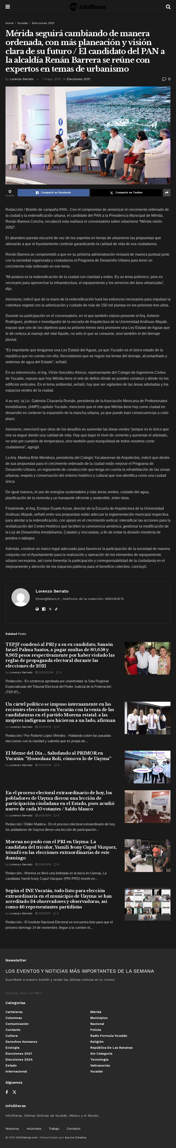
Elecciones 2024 (19, 1059)
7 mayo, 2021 (51, 79)
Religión (97, 1041)
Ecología (12, 1047)
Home (10, 23)
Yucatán (22, 23)
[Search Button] (168, 7)
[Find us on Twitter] (14, 1092)
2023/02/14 (45, 672)
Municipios (99, 1018)
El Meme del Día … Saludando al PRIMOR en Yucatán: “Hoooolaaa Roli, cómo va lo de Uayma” (58, 756)
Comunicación (17, 1024)
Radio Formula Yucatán (108, 1035)
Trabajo (54, 1128)
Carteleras (14, 1012)
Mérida (95, 1012)
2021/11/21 (44, 726)
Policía (95, 1030)
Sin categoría (101, 1053)
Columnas (14, 1018)
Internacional (16, 1071)
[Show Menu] (8, 7)
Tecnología (99, 1059)
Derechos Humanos (21, 1041)
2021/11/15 (44, 815)
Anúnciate (34, 1128)
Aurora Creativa (75, 1137)
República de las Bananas (111, 1047)
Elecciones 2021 (43, 23)
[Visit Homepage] (87, 6)
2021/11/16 (44, 765)
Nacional (97, 1024)
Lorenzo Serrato (22, 79)
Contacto (13, 1030)
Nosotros (12, 1128)
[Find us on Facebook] (7, 1092)
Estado (11, 1065)
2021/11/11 (44, 913)
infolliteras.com (27, 1137)
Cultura (12, 1035)
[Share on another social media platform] (166, 192)
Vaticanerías (100, 1065)
